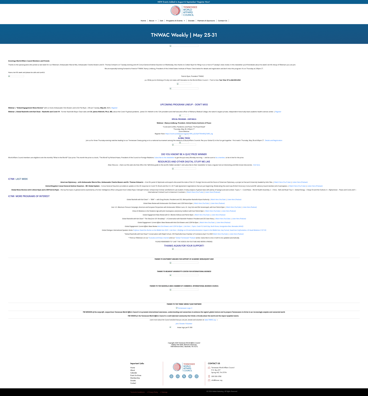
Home (143, 21)
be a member (220, 157)
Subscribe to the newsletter (164, 157)
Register (115, 108)
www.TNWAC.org (210, 320)
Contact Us (222, 21)
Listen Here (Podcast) (300, 182)
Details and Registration (273, 140)
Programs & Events (174, 21)
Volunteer (189, 324)
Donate (191, 21)
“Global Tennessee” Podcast (185, 238)
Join (161, 21)
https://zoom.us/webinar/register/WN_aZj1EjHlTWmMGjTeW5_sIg (189, 134)
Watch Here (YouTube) (282, 182)
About (151, 21)
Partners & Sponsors (206, 21)
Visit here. (256, 165)
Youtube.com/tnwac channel (159, 238)
